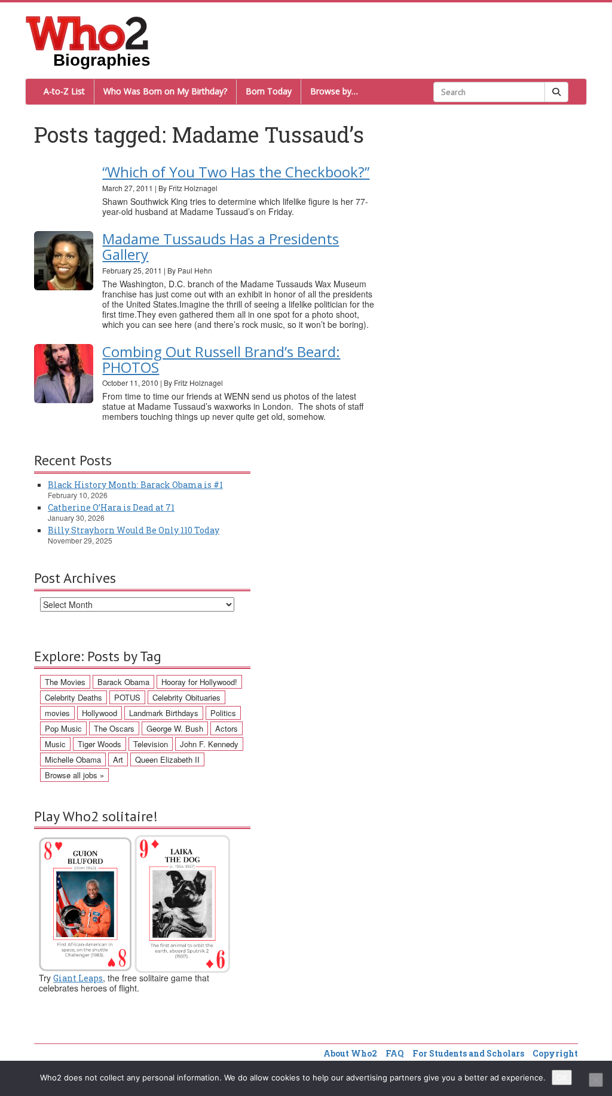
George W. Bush (174, 728)
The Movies (65, 681)
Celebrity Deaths (73, 697)
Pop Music (63, 728)
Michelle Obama (73, 759)
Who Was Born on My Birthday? (165, 91)
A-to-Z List (64, 91)
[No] (596, 1080)
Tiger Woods (99, 744)
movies (57, 713)
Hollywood (99, 713)
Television (150, 744)
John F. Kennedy (209, 744)
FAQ (394, 1053)
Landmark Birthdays (163, 713)
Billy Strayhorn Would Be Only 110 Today (133, 530)
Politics (223, 713)
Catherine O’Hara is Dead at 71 (111, 507)
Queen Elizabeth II (167, 759)
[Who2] (87, 32)
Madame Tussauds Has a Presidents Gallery (220, 246)
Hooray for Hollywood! (199, 681)
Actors (226, 728)
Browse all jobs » (74, 775)
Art (118, 759)
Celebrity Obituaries (186, 697)
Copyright (555, 1053)
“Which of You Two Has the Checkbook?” (235, 172)
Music (55, 744)
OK (561, 1077)
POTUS (127, 697)
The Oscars (114, 728)
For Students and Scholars (468, 1053)
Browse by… (334, 91)
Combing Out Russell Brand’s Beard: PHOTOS (221, 359)
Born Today (269, 91)
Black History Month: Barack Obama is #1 (135, 484)
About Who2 (350, 1053)
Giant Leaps (78, 978)
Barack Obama (123, 681)
